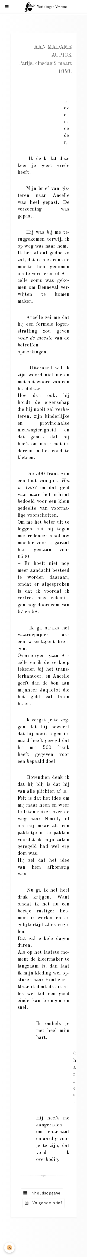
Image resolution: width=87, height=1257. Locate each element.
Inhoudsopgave (44, 1193)
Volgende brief (45, 1202)
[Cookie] (9, 1247)
